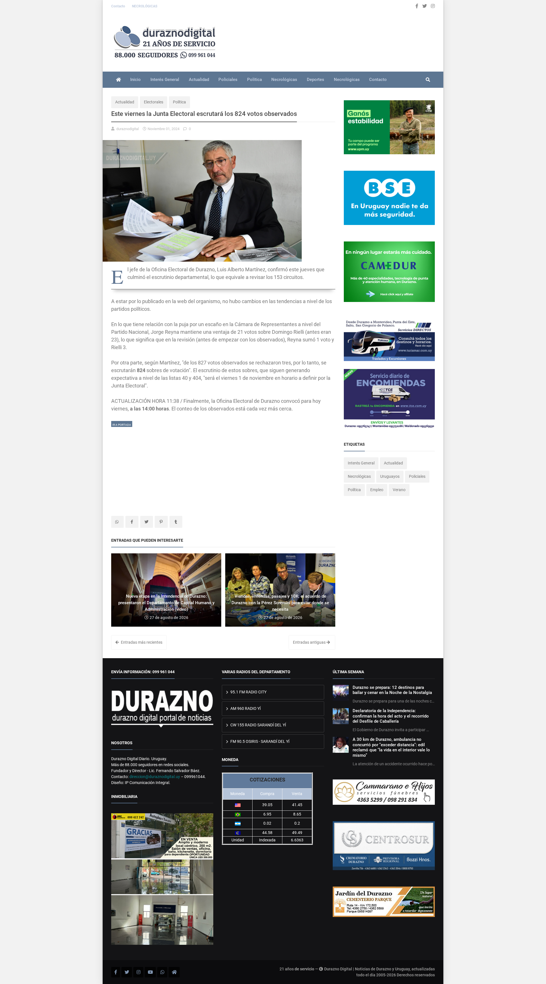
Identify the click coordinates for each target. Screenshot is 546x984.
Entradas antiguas (309, 642)
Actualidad (199, 79)
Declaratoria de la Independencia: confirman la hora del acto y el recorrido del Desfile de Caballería (391, 716)
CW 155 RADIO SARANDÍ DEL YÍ (257, 725)
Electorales (153, 102)
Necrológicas (284, 79)
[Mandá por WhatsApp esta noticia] (117, 522)
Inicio (135, 79)
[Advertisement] (223, 467)
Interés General (164, 79)
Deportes (315, 79)
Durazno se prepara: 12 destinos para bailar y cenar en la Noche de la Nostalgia (392, 690)
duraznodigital (127, 129)
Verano (399, 489)
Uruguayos (390, 476)
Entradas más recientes (141, 642)
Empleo (376, 489)
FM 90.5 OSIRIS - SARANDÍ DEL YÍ (259, 741)
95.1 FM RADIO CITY (247, 692)
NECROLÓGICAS (144, 6)
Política (254, 79)
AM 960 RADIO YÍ (245, 708)
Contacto (118, 6)
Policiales (227, 79)
